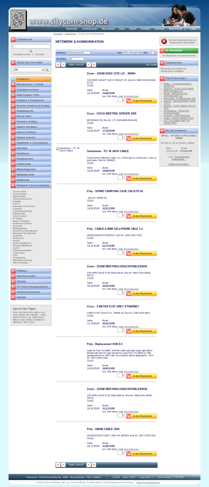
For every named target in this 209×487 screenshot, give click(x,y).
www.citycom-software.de (148, 482)
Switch (16, 248)
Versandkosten (131, 96)
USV (15, 255)
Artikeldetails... (179, 159)
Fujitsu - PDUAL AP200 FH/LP (178, 118)
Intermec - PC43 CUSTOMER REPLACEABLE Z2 (178, 89)
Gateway (17, 208)
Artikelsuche (89, 28)
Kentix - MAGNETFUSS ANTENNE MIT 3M (175, 94)
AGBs (65, 477)
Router (16, 240)
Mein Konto (175, 28)
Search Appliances (22, 243)
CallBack (96, 477)
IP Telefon (18, 218)
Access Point (19, 191)
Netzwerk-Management (24, 233)
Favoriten (39, 54)
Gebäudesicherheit (22, 211)
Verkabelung (19, 257)
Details (90, 85)
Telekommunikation (22, 250)
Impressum (32, 477)
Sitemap (159, 28)
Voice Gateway (20, 262)
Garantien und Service (24, 206)
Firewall (16, 201)
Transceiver (19, 253)
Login (193, 28)
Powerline (17, 235)
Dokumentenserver (22, 199)
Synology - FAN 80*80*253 (177, 115)
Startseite (71, 28)
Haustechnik (19, 213)
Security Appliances (22, 245)
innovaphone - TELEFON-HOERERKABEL (177, 112)
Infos (122, 28)
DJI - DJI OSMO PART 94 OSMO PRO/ (177, 121)
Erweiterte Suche (22, 54)
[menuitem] (32, 477)
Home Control (20, 216)
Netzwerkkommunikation (25, 231)
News (133, 28)
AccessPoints (20, 194)
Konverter (18, 226)
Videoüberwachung (22, 260)
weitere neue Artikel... (179, 164)
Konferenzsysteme (22, 223)
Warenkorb (108, 28)
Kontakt (145, 28)
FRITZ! (16, 204)
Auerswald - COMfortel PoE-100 (180, 98)
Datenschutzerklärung (50, 477)
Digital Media (19, 196)
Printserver (18, 238)
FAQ (89, 477)
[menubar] (64, 477)
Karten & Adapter (21, 221)
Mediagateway (20, 228)
